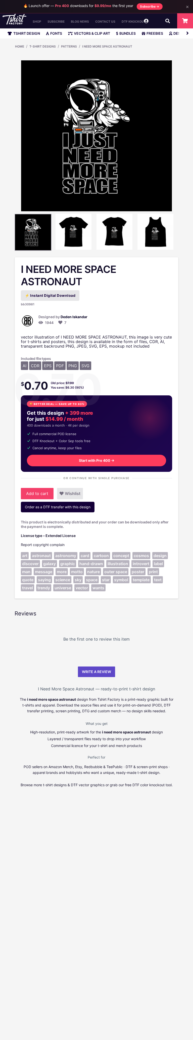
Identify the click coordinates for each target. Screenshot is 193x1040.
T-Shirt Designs (42, 46)
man (26, 571)
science (62, 579)
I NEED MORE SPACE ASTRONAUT (107, 46)
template (141, 579)
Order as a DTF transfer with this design (57, 507)
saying (44, 579)
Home (19, 46)
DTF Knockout (134, 21)
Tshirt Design (26, 33)
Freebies (155, 33)
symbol (121, 579)
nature (93, 571)
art (24, 555)
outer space (115, 571)
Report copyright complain (43, 545)
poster (138, 571)
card (85, 555)
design (160, 555)
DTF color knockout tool (152, 785)
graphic (67, 563)
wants (98, 587)
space (92, 579)
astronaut (41, 555)
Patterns (69, 46)
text (158, 579)
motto (77, 571)
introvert (141, 563)
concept (121, 555)
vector (82, 587)
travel (27, 587)
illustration (118, 563)
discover (30, 563)
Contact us (105, 21)
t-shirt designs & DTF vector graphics (74, 785)
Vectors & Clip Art (92, 33)
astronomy (65, 555)
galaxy (49, 563)
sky (78, 579)
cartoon (101, 555)
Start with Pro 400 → (96, 460)
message (43, 571)
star (106, 579)
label (158, 563)
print (153, 571)
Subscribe (56, 21)
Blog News (80, 21)
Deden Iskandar (74, 317)
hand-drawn (91, 563)
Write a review (96, 672)
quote (27, 579)
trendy (43, 587)
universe (63, 587)
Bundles (127, 33)
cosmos (141, 555)
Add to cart (37, 493)
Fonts (56, 33)
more (62, 571)
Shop (37, 21)
